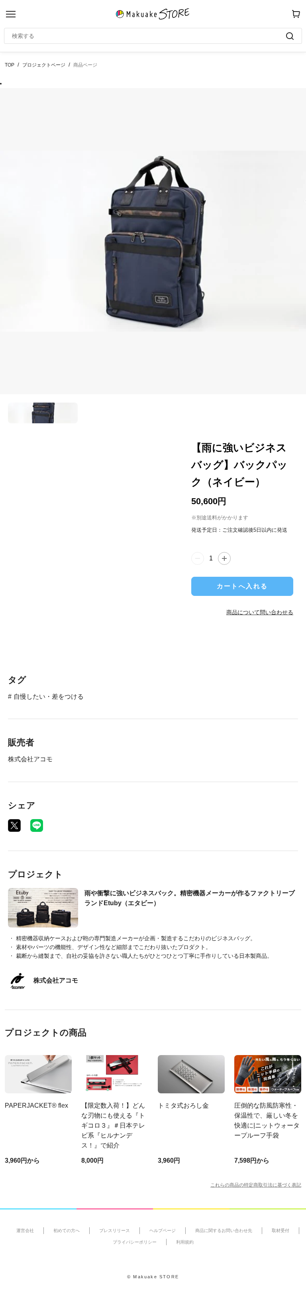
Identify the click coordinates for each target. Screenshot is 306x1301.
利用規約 (185, 1242)
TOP (9, 65)
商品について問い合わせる (259, 612)
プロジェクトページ (43, 65)
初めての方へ (66, 1230)
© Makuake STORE (153, 1276)
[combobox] (149, 36)
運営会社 (25, 1230)
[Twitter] (14, 825)
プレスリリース (114, 1230)
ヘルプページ (162, 1230)
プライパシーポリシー (135, 1242)
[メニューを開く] (11, 14)
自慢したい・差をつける (49, 696)
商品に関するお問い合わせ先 (223, 1230)
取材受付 (280, 1230)
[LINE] (36, 825)
